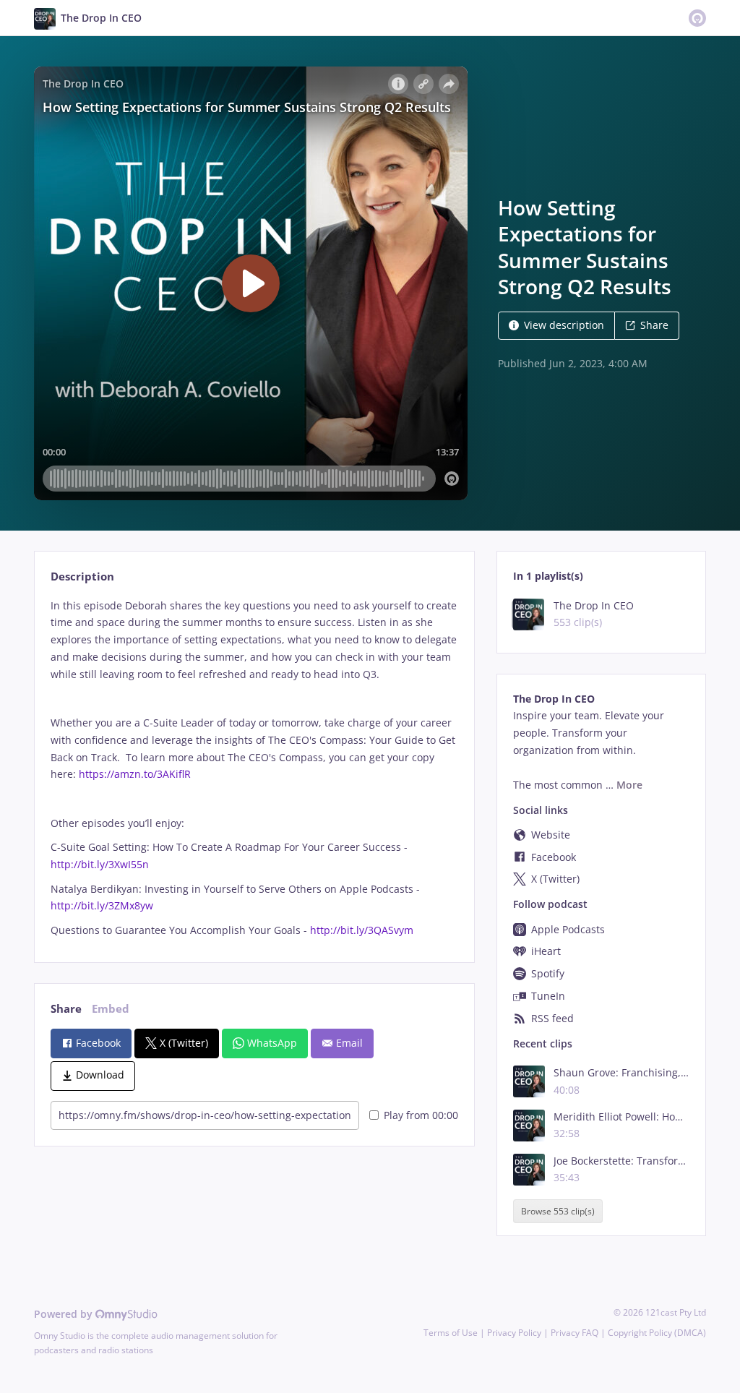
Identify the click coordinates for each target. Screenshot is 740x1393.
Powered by (64, 1314)
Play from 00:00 (421, 1115)
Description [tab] (82, 576)
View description (564, 325)
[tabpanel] (254, 768)
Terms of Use (450, 1332)
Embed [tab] (110, 1008)
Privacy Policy (514, 1332)
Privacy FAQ (574, 1332)
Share (654, 325)
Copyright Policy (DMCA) (657, 1332)
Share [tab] (66, 1008)
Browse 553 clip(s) (558, 1211)
